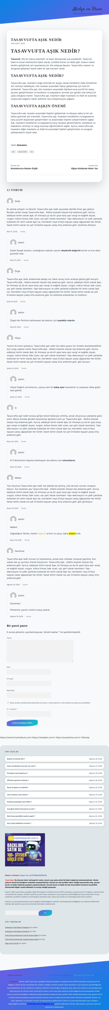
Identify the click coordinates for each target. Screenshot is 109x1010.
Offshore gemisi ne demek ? (18, 780)
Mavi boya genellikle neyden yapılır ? (21, 816)
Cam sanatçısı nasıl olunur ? (18, 795)
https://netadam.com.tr (43, 737)
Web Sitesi (10, 690)
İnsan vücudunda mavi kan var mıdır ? (21, 766)
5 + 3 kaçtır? (12, 709)
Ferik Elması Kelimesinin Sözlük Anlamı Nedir (21, 935)
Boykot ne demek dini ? (16, 759)
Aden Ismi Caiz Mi (11, 943)
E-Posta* (10, 679)
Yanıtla (22, 232)
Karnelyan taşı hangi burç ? (17, 773)
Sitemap (85, 737)
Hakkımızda (48, 12)
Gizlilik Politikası (23, 12)
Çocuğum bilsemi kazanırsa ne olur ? (21, 809)
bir (13, 152)
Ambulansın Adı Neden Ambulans (17, 927)
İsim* (9, 667)
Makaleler (22, 145)
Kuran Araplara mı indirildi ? (17, 787)
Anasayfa (10, 12)
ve (32, 152)
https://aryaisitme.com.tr (68, 737)
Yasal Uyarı (37, 12)
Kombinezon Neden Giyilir (24, 168)
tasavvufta (22, 152)
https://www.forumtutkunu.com (15, 737)
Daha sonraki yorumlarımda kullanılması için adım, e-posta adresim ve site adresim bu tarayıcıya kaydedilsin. (50, 703)
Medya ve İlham (87, 9)
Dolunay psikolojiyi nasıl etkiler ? (19, 802)
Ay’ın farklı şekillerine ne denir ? (19, 823)
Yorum (9, 638)
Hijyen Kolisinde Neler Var (84, 168)
